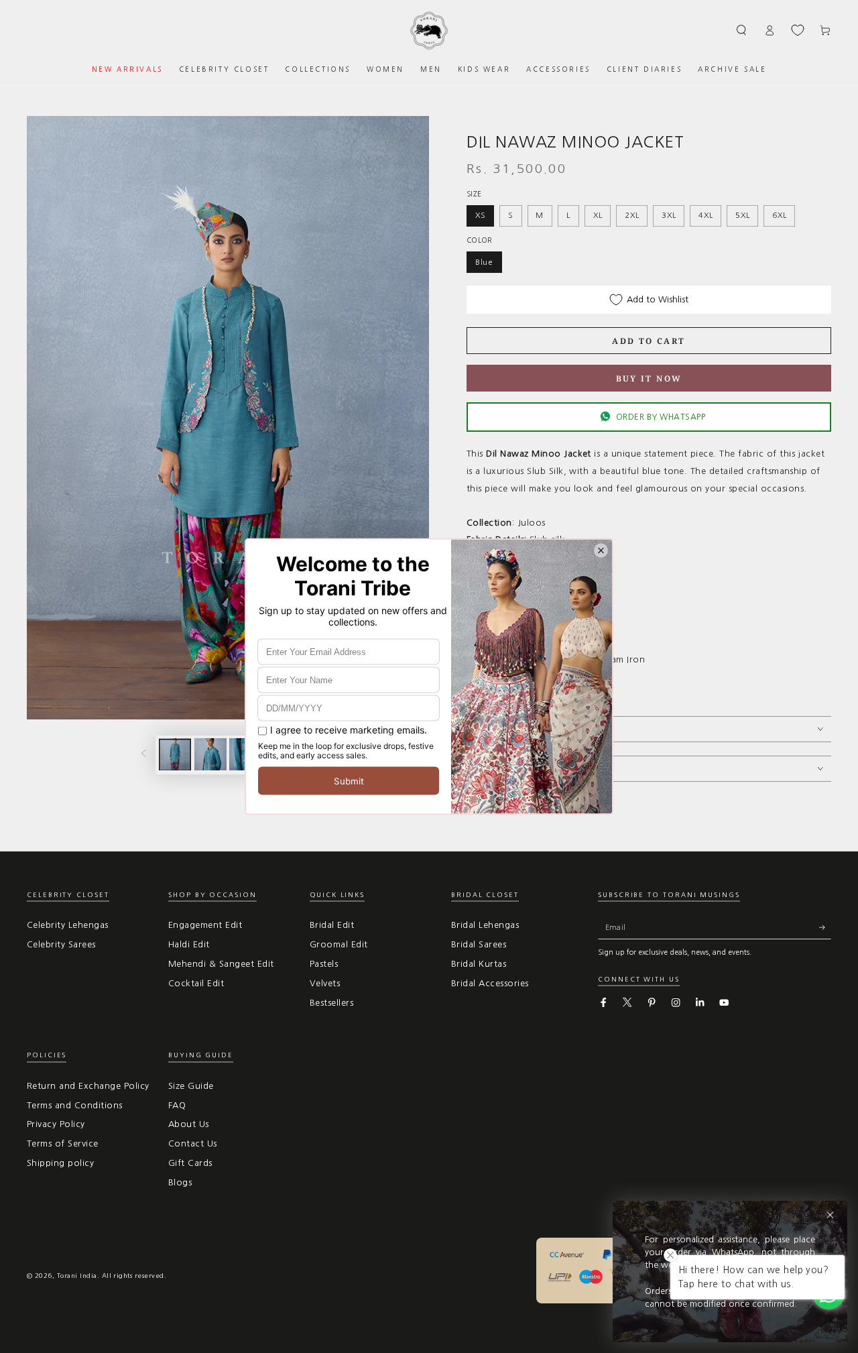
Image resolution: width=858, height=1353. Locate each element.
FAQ (177, 1105)
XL (598, 215)
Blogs (180, 1182)
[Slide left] (144, 754)
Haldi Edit (189, 944)
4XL (705, 215)
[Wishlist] (798, 30)
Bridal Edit (332, 925)
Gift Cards (190, 1163)
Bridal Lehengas (485, 925)
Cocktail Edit (196, 983)
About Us (188, 1124)
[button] (742, 30)
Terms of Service (63, 1143)
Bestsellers (331, 1002)
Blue (484, 262)
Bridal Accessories (490, 983)
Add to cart (648, 341)
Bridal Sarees (478, 944)
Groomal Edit (339, 944)
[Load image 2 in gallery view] (210, 754)
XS (480, 215)
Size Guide (191, 1085)
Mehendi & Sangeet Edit (221, 963)
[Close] (830, 1215)
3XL (669, 215)
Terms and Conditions (75, 1105)
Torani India (77, 1276)
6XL (779, 215)
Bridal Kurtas (478, 963)
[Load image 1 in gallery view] (175, 754)
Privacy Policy (56, 1124)
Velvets (325, 983)
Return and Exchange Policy (88, 1085)
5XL (742, 215)
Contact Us (192, 1143)
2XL (632, 215)
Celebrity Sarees (61, 944)
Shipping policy (60, 1163)
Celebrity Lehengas (68, 925)
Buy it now (649, 378)
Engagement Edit (205, 925)
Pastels (324, 963)
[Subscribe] (825, 927)
